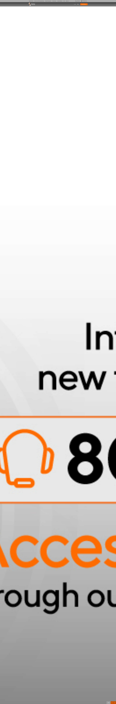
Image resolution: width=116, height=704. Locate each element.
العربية (75, 4)
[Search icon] (77, 4)
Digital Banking (83, 4)
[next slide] (114, 702)
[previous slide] (112, 702)
